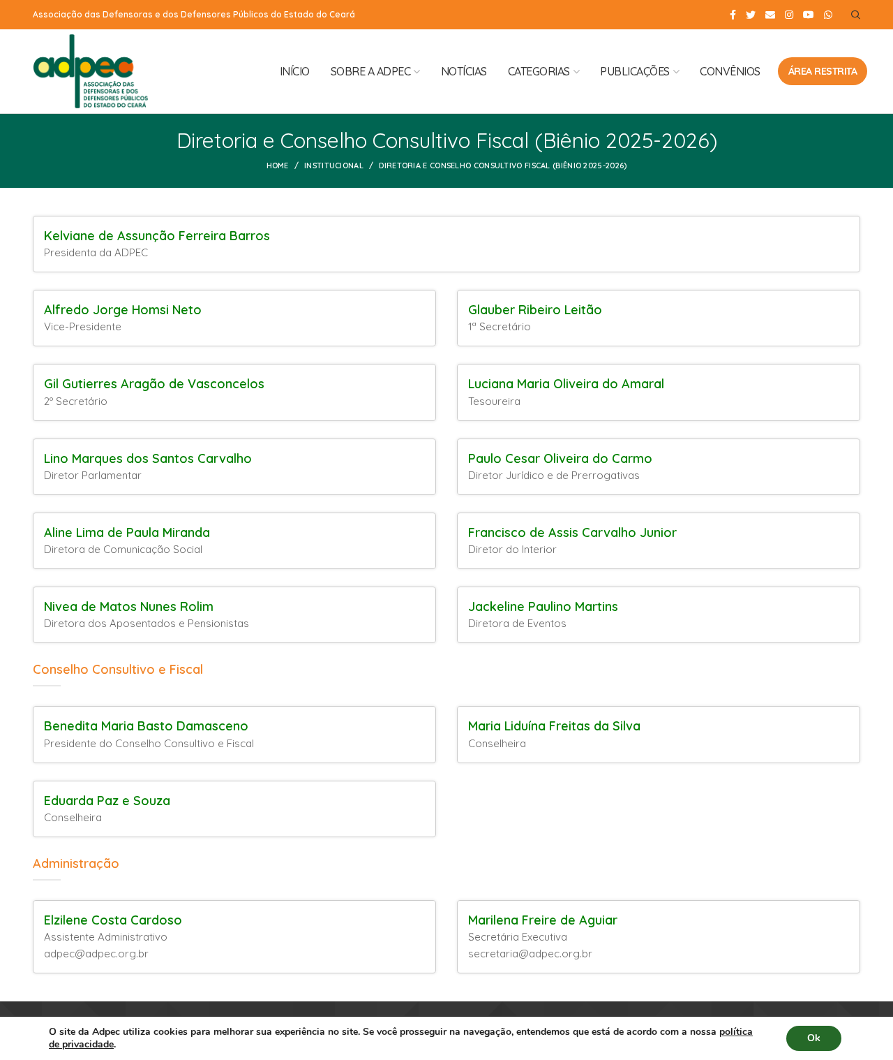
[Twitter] (750, 15)
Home (278, 165)
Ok (813, 1038)
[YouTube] (808, 15)
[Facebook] (733, 15)
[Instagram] (789, 15)
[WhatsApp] (828, 15)
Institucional (333, 165)
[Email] (770, 15)
